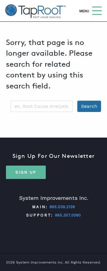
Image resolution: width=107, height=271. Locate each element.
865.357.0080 (68, 215)
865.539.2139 (62, 207)
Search (89, 106)
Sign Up (25, 172)
